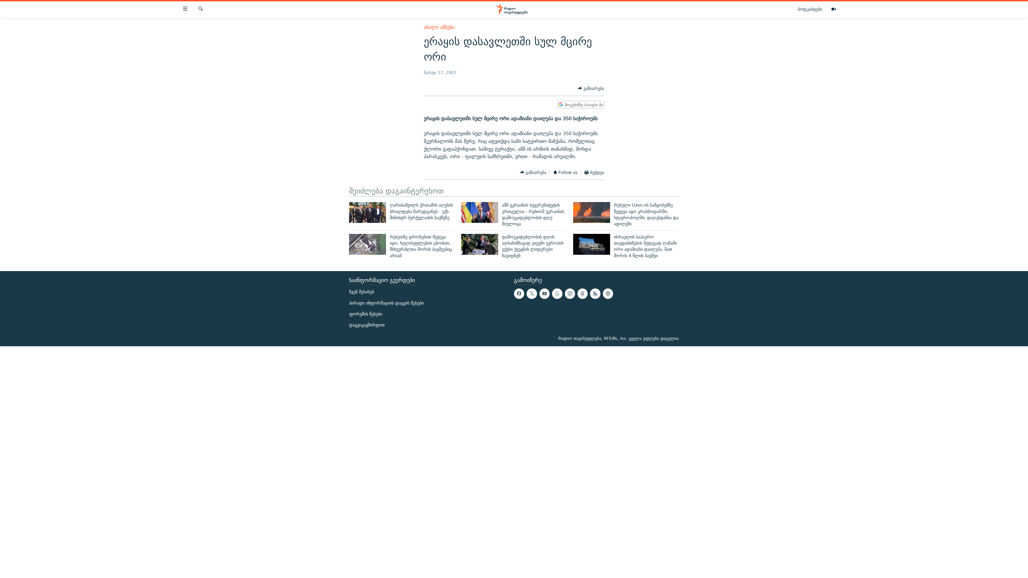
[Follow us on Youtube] (544, 293)
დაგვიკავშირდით (367, 325)
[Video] (834, 9)
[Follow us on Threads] (582, 293)
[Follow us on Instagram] (570, 293)
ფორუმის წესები (365, 314)
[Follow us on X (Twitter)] (532, 293)
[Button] (591, 89)
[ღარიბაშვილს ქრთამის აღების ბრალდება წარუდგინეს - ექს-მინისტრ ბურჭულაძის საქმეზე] (367, 212)
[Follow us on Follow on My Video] (557, 293)
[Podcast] (608, 293)
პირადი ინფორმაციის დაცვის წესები (386, 302)
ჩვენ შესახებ (361, 291)
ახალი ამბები (439, 27)
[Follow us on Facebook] (519, 293)
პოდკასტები (810, 9)
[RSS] (595, 293)
